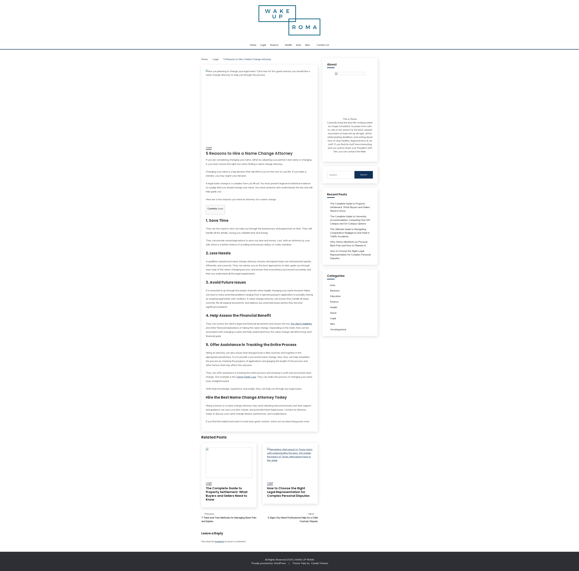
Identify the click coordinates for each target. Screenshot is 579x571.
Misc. (307, 44)
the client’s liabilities (301, 323)
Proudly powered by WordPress (268, 563)
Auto (298, 44)
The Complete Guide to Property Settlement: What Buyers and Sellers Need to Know (227, 494)
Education (335, 296)
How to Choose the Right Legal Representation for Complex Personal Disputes (288, 492)
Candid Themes (319, 563)
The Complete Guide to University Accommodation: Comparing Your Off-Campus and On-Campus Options (350, 220)
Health (288, 44)
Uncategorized (338, 329)
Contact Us (323, 44)
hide (220, 208)
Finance (274, 44)
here (363, 151)
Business (335, 290)
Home (253, 44)
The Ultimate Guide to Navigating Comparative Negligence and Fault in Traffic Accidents (350, 233)
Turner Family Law (246, 376)
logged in (220, 541)
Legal (263, 44)
